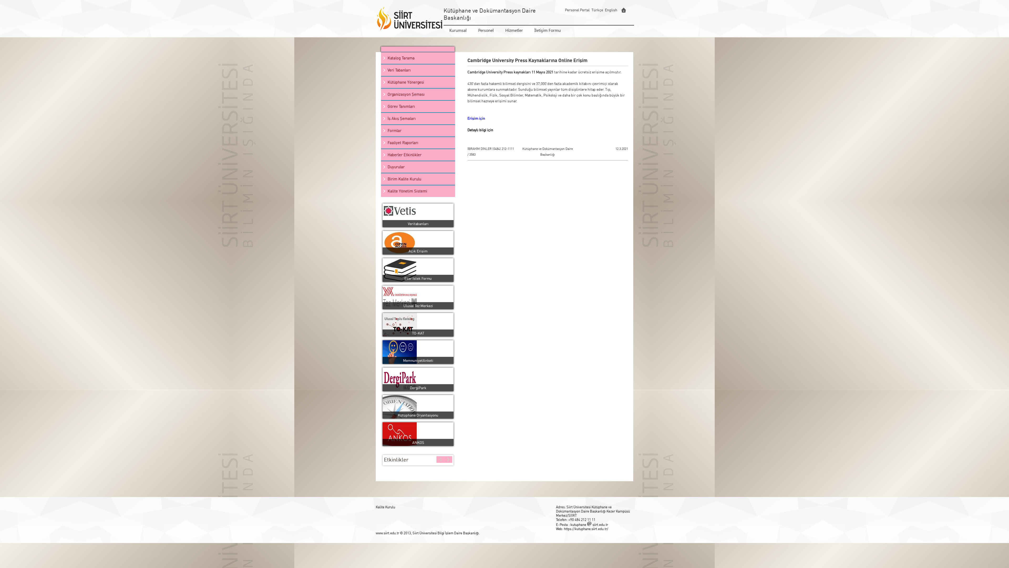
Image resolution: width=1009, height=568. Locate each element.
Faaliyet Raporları (403, 142)
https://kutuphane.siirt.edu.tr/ (586, 529)
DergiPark (418, 388)
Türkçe (597, 10)
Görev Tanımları (401, 106)
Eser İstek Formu (418, 278)
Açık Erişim (418, 251)
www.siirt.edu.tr (388, 533)
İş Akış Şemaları (402, 118)
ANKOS (418, 442)
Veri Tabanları (399, 70)
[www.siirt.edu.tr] (623, 10)
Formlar (394, 130)
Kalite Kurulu (385, 507)
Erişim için (476, 118)
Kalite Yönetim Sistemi (407, 191)
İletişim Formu (547, 30)
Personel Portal (577, 10)
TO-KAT (418, 333)
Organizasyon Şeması (406, 94)
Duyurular (396, 166)
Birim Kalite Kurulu (404, 178)
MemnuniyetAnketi (418, 360)
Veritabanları (418, 223)
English (611, 10)
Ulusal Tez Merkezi (418, 305)
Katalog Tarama (401, 57)
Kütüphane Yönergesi (406, 82)
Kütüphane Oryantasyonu (418, 415)
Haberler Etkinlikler (404, 154)
